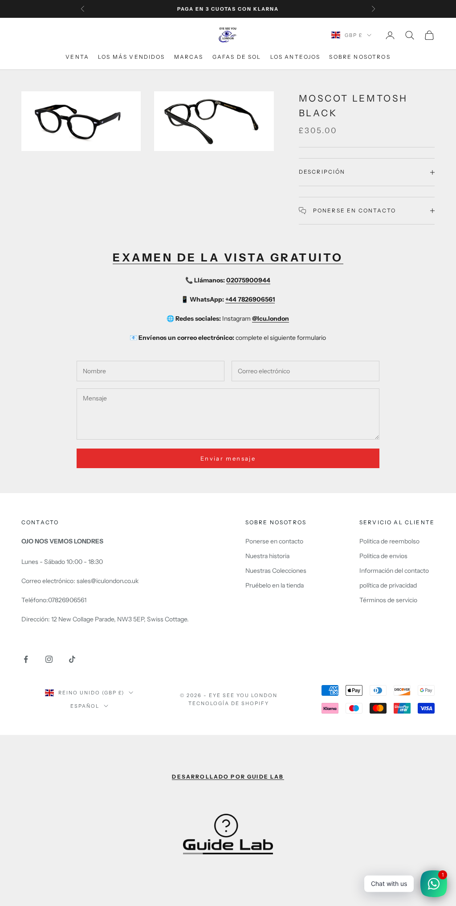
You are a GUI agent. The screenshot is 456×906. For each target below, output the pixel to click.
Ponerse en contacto (274, 541)
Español (84, 706)
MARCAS (189, 56)
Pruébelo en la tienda (274, 585)
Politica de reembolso (389, 541)
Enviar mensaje (228, 458)
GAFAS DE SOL (236, 56)
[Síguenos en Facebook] (25, 659)
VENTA (77, 56)
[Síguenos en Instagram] (49, 659)
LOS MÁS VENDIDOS (131, 56)
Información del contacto (394, 571)
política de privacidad (388, 585)
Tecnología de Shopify (228, 703)
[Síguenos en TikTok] (72, 659)
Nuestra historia (267, 556)
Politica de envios (383, 556)
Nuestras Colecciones (275, 571)
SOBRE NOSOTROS (359, 56)
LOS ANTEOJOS (295, 56)
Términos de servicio (388, 600)
